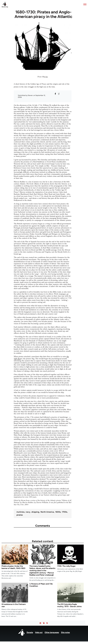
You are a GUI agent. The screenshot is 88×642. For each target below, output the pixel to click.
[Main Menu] (84, 4)
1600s (58, 512)
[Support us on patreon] (44, 623)
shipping (35, 512)
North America (47, 512)
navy (28, 512)
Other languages (52, 632)
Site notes (65, 632)
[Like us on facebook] (40, 623)
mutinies (20, 512)
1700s (64, 512)
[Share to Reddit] (58, 93)
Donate (30, 632)
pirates (19, 515)
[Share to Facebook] (55, 93)
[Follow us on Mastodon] (47, 623)
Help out (39, 632)
